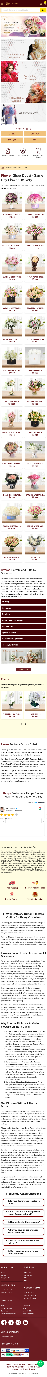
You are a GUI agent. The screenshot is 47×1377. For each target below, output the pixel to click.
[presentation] (21, 724)
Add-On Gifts (27, 1311)
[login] (41, 3)
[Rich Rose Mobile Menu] (2, 3)
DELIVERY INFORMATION (15, 1364)
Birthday (5, 602)
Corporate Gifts (28, 1314)
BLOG (33, 1369)
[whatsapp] (41, 1366)
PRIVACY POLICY (34, 1364)
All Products (23, 669)
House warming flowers (12, 639)
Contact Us (28, 1275)
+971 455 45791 (29, 1292)
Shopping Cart (5, 1278)
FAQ (25, 1278)
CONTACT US (17, 1369)
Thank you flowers (10, 645)
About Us (27, 1272)
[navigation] (3, 820)
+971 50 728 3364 (30, 1295)
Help (25, 1280)
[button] (23, 820)
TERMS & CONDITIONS (16, 1367)
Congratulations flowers (12, 620)
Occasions (4, 1311)
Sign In (3, 1272)
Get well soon (8, 626)
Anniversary (7, 608)
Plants (25, 1308)
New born (6, 614)
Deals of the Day (6, 1308)
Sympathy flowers (10, 632)
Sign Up (3, 1275)
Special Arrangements (8, 1314)
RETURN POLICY (33, 1367)
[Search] (43, 10)
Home (3, 1305)
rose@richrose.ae (30, 1298)
